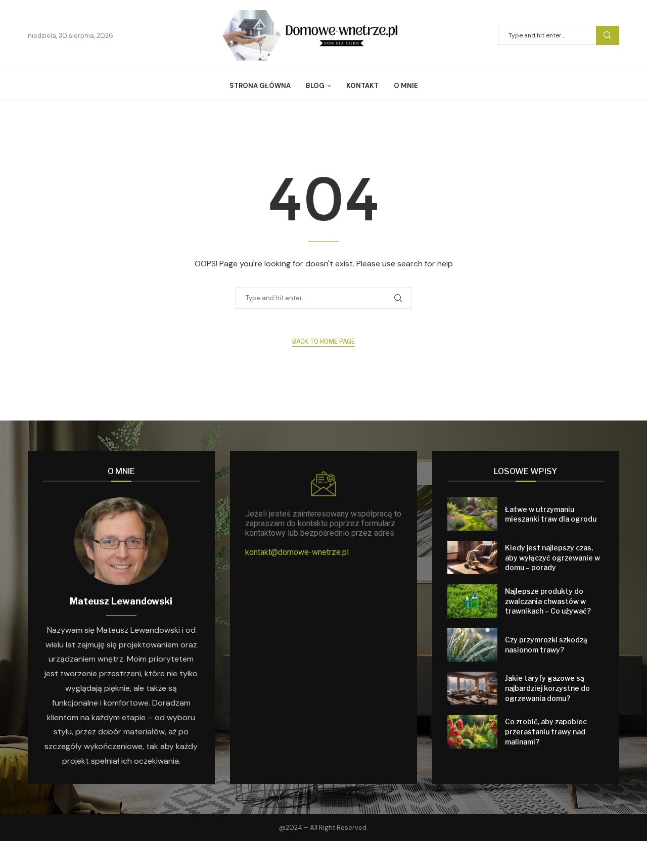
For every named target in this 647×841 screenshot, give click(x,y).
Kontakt (362, 85)
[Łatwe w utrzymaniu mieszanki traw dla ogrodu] (472, 514)
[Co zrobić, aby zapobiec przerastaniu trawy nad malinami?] (472, 732)
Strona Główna (260, 85)
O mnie (406, 85)
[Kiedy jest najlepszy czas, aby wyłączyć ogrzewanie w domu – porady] (472, 557)
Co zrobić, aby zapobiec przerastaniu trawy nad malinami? (546, 731)
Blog (315, 85)
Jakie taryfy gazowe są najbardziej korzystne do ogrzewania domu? (547, 688)
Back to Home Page (323, 341)
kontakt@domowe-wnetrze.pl (297, 552)
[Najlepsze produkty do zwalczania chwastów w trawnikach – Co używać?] (472, 601)
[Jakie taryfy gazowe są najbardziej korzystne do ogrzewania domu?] (472, 688)
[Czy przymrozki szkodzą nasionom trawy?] (472, 645)
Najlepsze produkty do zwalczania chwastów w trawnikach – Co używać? (548, 601)
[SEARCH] (607, 35)
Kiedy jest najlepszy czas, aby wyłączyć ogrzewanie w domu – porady (552, 557)
